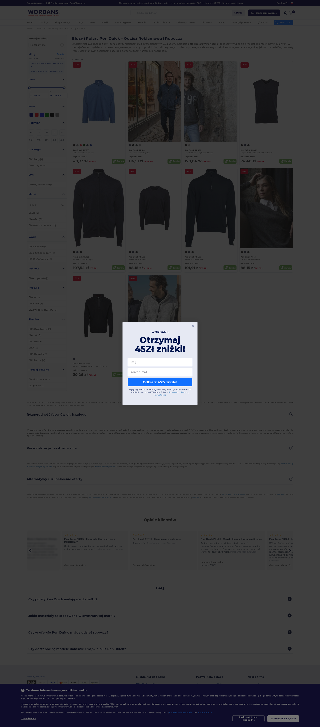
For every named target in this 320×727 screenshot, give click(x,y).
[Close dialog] (193, 326)
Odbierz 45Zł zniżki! (160, 382)
